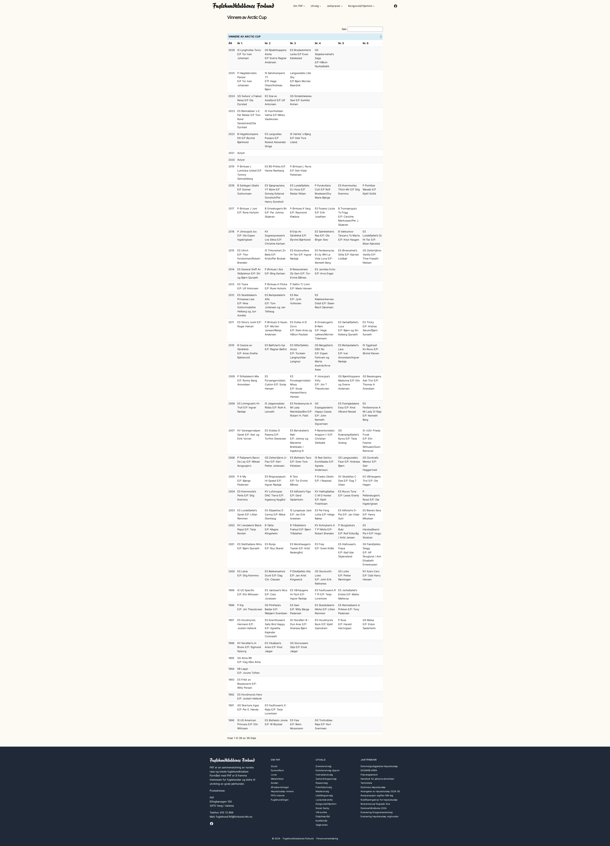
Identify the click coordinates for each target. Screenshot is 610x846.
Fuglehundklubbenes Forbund (298, 838)
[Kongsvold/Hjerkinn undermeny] (374, 6)
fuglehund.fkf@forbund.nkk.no (234, 816)
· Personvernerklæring (326, 838)
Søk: (344, 29)
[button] (381, 37)
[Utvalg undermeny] (320, 6)
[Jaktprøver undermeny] (342, 6)
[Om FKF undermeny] (304, 6)
